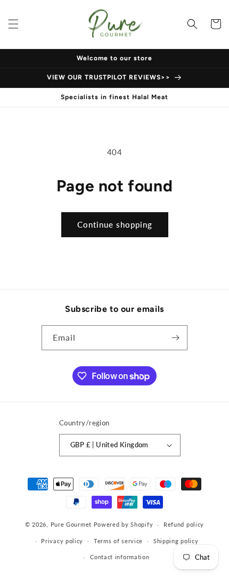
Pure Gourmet (71, 524)
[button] (13, 24)
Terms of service (118, 540)
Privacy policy (62, 540)
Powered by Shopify (123, 524)
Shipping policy (176, 540)
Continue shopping (114, 224)
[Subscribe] (175, 337)
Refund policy (183, 524)
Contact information (119, 556)
